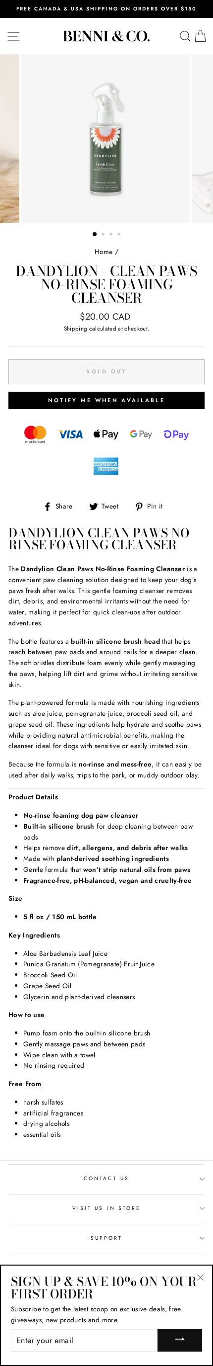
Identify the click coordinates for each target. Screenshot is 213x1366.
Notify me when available (106, 400)
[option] (106, 9)
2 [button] (104, 235)
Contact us (106, 1178)
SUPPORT (106, 1238)
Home (103, 251)
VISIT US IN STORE (106, 1208)
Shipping (76, 329)
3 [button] (111, 235)
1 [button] (95, 234)
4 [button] (119, 235)
